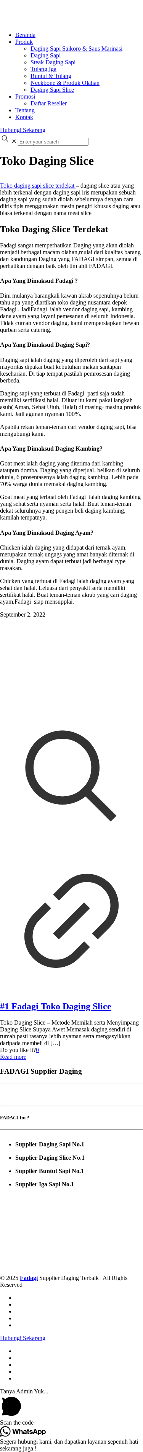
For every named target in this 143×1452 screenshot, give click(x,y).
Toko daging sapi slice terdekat (38, 185)
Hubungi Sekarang (22, 130)
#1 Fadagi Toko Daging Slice (55, 1006)
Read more (13, 1057)
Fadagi (29, 1278)
